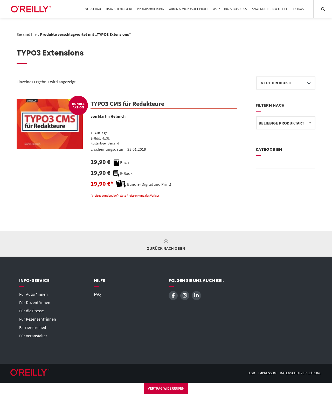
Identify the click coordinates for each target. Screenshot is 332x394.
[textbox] (286, 123)
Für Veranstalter (33, 335)
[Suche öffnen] (323, 9)
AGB (251, 373)
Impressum (267, 373)
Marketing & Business (229, 9)
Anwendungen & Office (270, 9)
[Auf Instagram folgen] (184, 295)
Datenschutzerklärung (301, 373)
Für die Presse (31, 310)
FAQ (97, 294)
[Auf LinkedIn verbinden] (196, 295)
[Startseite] (31, 9)
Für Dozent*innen (34, 302)
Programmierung (150, 9)
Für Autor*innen (33, 294)
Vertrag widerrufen (166, 388)
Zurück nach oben (166, 248)
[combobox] (285, 122)
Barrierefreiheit (32, 327)
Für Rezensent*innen (37, 319)
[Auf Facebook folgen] (173, 295)
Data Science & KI (119, 9)
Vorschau (93, 9)
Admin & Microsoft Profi (188, 9)
